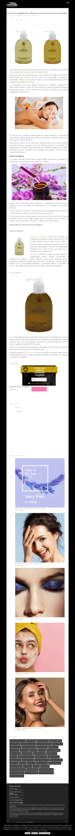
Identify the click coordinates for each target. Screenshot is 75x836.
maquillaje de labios (52, 753)
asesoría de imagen (31, 740)
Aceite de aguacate (15, 273)
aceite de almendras (39, 237)
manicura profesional (15, 753)
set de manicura (28, 766)
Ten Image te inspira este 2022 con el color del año (30, 508)
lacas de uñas (42, 750)
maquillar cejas (13, 763)
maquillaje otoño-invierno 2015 (26, 756)
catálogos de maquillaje (55, 740)
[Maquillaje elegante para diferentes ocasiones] (40, 702)
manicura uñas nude (27, 753)
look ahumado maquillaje (53, 750)
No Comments (35, 15)
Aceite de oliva (14, 364)
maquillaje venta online (56, 760)
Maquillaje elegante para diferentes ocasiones (28, 728)
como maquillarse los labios (28, 744)
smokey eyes (36, 766)
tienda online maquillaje (31, 772)
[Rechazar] (73, 829)
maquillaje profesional (27, 760)
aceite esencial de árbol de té (17, 740)
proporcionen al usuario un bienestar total (33, 72)
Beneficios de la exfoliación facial (25, 673)
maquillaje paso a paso (15, 760)
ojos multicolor (31, 763)
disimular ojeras (24, 750)
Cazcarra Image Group (16, 800)
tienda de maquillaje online (46, 769)
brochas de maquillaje (43, 740)
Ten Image (10, 15)
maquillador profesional (39, 753)
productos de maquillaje (16, 766)
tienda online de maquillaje (17, 772)
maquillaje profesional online (42, 760)
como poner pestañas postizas (44, 744)
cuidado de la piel (53, 747)
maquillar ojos (22, 763)
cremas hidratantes (42, 747)
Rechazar (34, 833)
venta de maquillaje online (16, 776)
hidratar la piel (33, 750)
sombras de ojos (45, 766)
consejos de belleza (57, 744)
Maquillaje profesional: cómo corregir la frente (29, 563)
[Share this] (13, 19)
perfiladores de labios (41, 763)
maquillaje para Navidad (41, 756)
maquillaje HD (13, 756)
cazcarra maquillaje (15, 744)
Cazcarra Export (14, 797)
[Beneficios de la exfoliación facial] (40, 647)
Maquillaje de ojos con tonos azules (26, 618)
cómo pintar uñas (14, 750)
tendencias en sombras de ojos (18, 769)
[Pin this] (21, 19)
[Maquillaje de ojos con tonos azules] (40, 592)
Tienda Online (13, 789)
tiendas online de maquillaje (46, 772)
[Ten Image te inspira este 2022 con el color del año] (40, 483)
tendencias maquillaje (32, 769)
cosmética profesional (19, 70)
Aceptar (28, 833)
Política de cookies (44, 833)
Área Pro (17, 407)
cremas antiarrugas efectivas (29, 747)
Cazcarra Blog (13, 794)
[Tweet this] (17, 19)
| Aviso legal (29, 822)
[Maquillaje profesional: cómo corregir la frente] (40, 537)
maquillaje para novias (53, 756)
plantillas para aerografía (55, 763)
